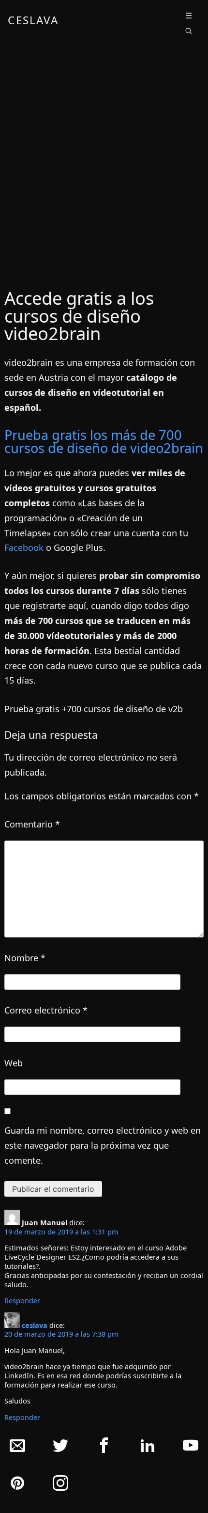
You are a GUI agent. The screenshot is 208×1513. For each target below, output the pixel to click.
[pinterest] (17, 1485)
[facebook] (104, 1447)
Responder (22, 1300)
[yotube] (190, 1447)
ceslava (34, 1325)
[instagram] (60, 1485)
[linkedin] (147, 1447)
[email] (17, 1447)
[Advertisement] (104, 160)
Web (13, 1063)
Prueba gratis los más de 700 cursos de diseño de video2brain (103, 441)
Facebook (24, 547)
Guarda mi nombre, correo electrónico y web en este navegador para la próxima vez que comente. (102, 1145)
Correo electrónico (46, 1010)
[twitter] (60, 1447)
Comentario (32, 824)
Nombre (24, 958)
